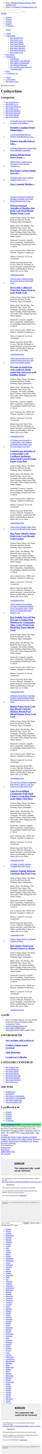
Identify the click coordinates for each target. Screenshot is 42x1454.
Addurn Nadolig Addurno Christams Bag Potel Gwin (23, 872)
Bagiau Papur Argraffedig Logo (20, 1141)
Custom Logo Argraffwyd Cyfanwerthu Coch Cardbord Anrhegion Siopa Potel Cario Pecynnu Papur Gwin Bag (23, 456)
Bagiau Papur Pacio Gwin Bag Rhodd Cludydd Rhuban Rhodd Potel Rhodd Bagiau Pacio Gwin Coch (23, 711)
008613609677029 (8, 1152)
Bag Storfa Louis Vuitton (17, 1139)
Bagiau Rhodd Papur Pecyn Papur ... (20, 156)
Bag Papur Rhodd (17, 44)
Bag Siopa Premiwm (18, 50)
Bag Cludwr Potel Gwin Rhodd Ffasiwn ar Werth (22, 947)
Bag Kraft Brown (16, 38)
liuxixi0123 (5, 1150)
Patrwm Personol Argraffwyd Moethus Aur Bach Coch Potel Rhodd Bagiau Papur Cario (22, 209)
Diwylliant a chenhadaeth (19, 63)
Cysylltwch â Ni (12, 73)
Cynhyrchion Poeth (27, 1133)
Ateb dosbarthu (13, 1052)
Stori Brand (14, 59)
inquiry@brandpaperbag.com (26, 7)
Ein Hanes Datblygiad (18, 65)
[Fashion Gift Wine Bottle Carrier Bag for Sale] (23, 941)
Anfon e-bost (6, 1147)
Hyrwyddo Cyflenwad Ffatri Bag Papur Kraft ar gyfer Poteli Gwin (22, 290)
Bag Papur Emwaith (17, 46)
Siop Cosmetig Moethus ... (22, 184)
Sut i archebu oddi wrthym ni (21, 67)
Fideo (8, 71)
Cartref (8, 34)
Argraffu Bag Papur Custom (11, 1137)
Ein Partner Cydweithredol (20, 61)
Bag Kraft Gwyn (16, 40)
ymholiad (13, 275)
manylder (20, 275)
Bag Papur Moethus (17, 48)
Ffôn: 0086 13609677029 (15, 1028)
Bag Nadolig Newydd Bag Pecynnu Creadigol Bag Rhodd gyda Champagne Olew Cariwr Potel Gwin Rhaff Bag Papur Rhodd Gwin (22, 623)
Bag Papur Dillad (16, 42)
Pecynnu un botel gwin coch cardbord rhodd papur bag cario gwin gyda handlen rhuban (23, 371)
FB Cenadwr (5, 1154)
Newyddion (10, 55)
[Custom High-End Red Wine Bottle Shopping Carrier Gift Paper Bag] (23, 529)
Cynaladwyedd (15, 69)
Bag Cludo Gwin (16, 52)
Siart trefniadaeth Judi (14, 1102)
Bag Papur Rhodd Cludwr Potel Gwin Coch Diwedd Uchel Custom (23, 536)
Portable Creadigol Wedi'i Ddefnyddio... (22, 128)
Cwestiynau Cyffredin (16, 1057)
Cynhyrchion (10, 36)
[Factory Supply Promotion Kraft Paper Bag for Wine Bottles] (23, 283)
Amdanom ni (10, 57)
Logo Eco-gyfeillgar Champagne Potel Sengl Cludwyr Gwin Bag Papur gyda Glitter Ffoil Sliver (23, 795)
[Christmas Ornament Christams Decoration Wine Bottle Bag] (23, 866)
